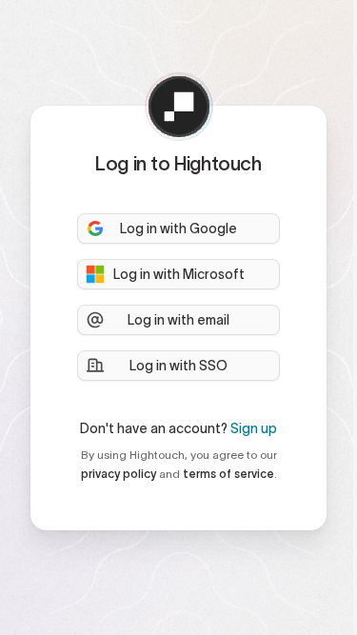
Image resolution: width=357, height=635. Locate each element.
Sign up (253, 428)
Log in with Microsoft (179, 274)
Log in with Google (178, 228)
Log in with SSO (178, 365)
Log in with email (178, 319)
